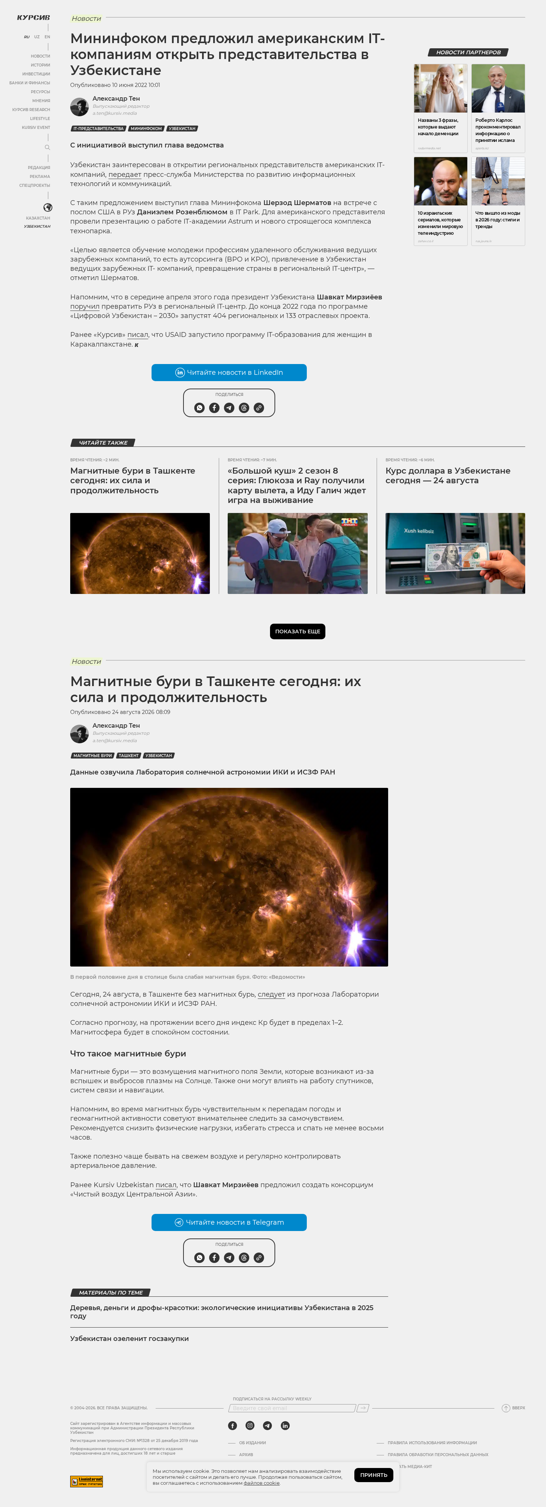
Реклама (40, 176)
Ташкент (129, 755)
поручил (85, 306)
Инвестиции (36, 74)
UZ (37, 37)
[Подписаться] (362, 1408)
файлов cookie (262, 1483)
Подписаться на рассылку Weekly (272, 1399)
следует (271, 994)
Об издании (252, 1443)
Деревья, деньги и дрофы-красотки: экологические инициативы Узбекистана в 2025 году (222, 1312)
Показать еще (297, 631)
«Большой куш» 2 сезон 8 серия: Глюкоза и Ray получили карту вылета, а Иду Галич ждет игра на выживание (297, 485)
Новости (40, 56)
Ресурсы (40, 92)
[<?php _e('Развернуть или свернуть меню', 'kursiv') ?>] (47, 207)
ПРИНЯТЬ (373, 1475)
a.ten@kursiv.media (114, 113)
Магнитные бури (93, 755)
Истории (40, 65)
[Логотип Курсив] (33, 17)
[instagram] (250, 1425)
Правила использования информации (432, 1443)
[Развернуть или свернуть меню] (47, 148)
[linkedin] (285, 1425)
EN (47, 37)
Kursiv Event (36, 127)
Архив (246, 1455)
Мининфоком (146, 128)
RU (26, 37)
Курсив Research (31, 109)
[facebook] (232, 1425)
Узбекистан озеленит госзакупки (129, 1339)
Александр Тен (116, 98)
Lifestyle (40, 118)
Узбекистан (37, 226)
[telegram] (267, 1425)
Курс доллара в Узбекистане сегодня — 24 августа (448, 475)
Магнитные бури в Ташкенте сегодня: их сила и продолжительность (132, 481)
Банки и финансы (29, 83)
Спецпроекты (34, 185)
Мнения (41, 100)
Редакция (39, 167)
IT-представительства (99, 128)
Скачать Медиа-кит (410, 1467)
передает (125, 174)
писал (137, 335)
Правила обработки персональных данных (438, 1455)
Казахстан (38, 218)
